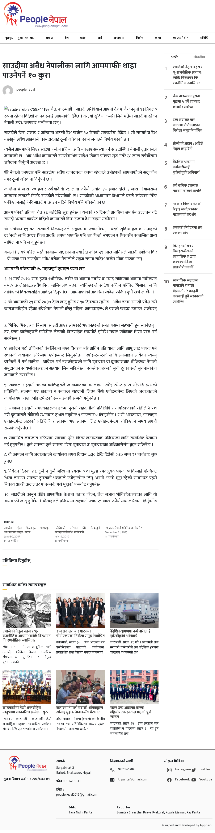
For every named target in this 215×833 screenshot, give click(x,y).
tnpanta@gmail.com (132, 779)
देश (66, 38)
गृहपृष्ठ (9, 38)
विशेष (139, 38)
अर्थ (100, 38)
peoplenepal (25, 89)
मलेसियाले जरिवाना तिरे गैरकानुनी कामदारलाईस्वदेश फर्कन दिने (77, 530)
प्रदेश (83, 38)
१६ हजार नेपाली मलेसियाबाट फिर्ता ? (123, 528)
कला (158, 38)
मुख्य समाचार (26, 38)
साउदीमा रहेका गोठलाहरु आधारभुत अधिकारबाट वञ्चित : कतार (27, 530)
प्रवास (49, 38)
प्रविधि (204, 38)
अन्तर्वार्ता (119, 38)
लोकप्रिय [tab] (199, 57)
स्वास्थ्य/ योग (180, 38)
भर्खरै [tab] (174, 57)
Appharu (206, 825)
